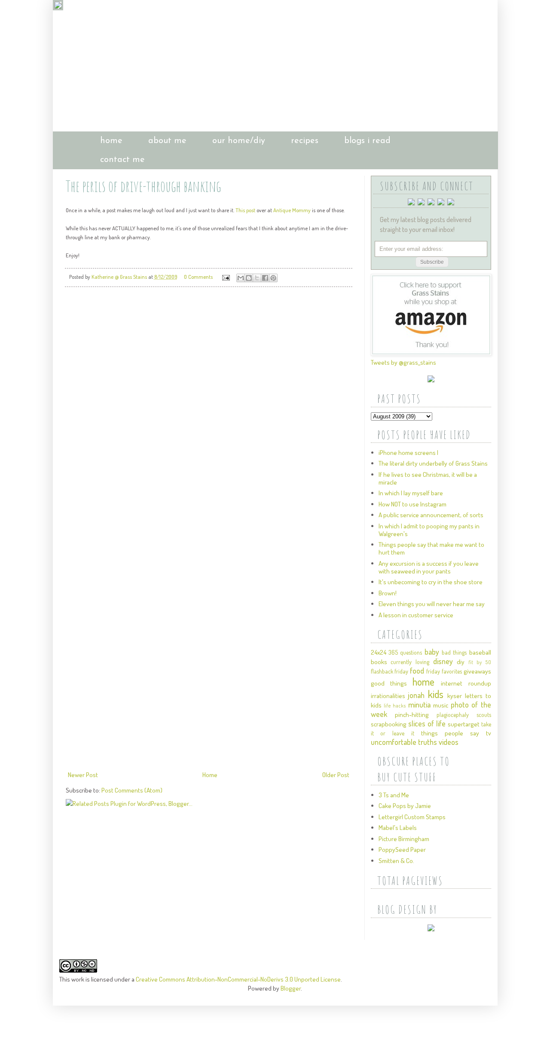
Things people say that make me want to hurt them (431, 548)
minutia (419, 704)
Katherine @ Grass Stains (120, 276)
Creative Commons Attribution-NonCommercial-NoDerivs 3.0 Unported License (238, 979)
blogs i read (367, 141)
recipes (304, 141)
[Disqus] (208, 414)
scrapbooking (388, 724)
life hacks (395, 705)
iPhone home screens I (408, 452)
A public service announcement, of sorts (431, 515)
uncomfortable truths (404, 742)
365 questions (405, 652)
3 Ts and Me (394, 795)
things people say (450, 733)
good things (389, 683)
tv (488, 733)
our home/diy (238, 141)
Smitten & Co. (396, 861)
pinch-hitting (412, 715)
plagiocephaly (453, 714)
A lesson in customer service (416, 615)
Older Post (335, 775)
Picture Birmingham (404, 839)
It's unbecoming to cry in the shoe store (431, 582)
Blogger (291, 988)
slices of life (427, 723)
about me (167, 141)
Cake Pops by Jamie (405, 806)
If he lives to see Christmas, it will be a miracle (428, 478)
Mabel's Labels (398, 827)
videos (448, 742)
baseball (480, 652)
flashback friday (390, 671)
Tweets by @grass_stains (403, 362)
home (111, 141)
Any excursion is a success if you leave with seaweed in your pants (429, 567)
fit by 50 (479, 662)
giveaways (477, 671)
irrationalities (388, 696)
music (440, 705)
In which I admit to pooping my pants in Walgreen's (429, 530)
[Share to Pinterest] (273, 278)
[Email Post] (225, 276)
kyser (454, 696)
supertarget (464, 724)
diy (460, 662)
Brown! (388, 593)
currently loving (410, 661)
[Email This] (240, 278)
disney (443, 661)
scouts (484, 714)
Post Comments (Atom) (131, 790)
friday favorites (444, 671)
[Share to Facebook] (265, 278)
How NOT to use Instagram (412, 504)
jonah (416, 695)
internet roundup (466, 683)
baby (432, 651)
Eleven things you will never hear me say (432, 604)
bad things (454, 652)
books (379, 662)
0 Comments (198, 276)
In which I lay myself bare (411, 493)
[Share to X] (257, 278)
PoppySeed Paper (402, 849)
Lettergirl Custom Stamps (412, 817)
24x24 (378, 652)
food (417, 670)
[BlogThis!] (248, 278)
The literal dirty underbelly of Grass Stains (433, 463)
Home (209, 775)
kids (435, 694)
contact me (122, 160)
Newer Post (83, 775)
